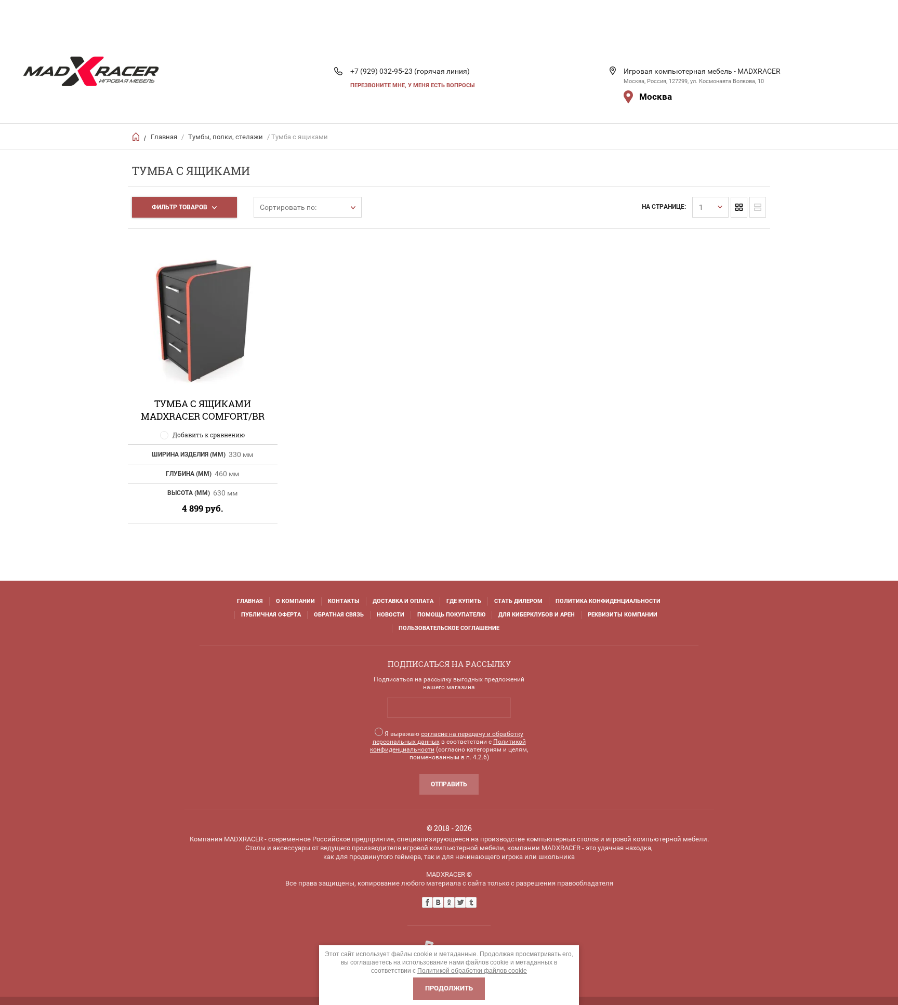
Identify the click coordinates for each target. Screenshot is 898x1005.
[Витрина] (739, 207)
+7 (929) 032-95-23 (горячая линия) (410, 71)
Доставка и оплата (403, 601)
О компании (295, 601)
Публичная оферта (271, 614)
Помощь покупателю (451, 614)
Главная (164, 137)
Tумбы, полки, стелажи (225, 137)
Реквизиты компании (622, 614)
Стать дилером (518, 601)
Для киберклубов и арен (536, 614)
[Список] (757, 207)
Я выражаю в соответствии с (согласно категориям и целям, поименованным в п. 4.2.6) (449, 745)
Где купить (463, 601)
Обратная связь (339, 614)
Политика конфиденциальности (608, 601)
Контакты (344, 601)
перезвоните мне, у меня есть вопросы (412, 85)
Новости (390, 614)
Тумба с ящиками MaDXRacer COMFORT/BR (203, 409)
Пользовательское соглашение (449, 628)
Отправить (449, 784)
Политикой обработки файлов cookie (472, 970)
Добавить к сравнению (209, 435)
